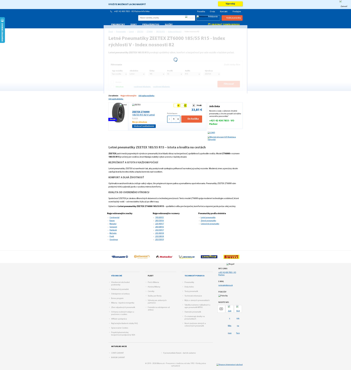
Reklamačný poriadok (120, 289)
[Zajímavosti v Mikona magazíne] (229, 309)
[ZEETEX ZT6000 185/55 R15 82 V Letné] (118, 112)
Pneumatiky (189, 282)
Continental (114, 218)
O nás (212, 12)
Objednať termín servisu (225, 25)
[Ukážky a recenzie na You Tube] (221, 309)
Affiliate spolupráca (119, 319)
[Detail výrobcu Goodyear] (209, 257)
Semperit (113, 227)
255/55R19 (159, 240)
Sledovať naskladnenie (144, 126)
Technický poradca (194, 276)
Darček (112, 119)
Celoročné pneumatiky (210, 224)
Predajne (237, 12)
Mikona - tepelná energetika (122, 303)
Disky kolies (189, 287)
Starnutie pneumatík (193, 312)
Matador (113, 224)
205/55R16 (159, 221)
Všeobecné (116, 276)
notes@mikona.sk (225, 285)
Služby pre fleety (155, 296)
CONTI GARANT (117, 353)
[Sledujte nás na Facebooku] (238, 309)
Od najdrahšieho (115, 99)
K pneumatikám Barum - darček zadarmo (179, 353)
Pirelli (112, 236)
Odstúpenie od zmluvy (120, 294)
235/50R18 (159, 236)
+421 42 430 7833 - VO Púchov (127, 12)
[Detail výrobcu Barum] (119, 257)
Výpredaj (230, 4)
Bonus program (117, 298)
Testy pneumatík (191, 291)
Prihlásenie (213, 17)
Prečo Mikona (153, 282)
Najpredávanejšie (128, 96)
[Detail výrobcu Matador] (164, 257)
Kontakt (224, 12)
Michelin (113, 233)
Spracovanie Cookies (119, 328)
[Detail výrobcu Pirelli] (231, 257)
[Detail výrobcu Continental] (142, 257)
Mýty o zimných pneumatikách (197, 300)
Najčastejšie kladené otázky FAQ (124, 323)
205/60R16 (159, 227)
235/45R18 (159, 233)
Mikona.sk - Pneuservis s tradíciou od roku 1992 (122, 17)
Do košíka (193, 119)
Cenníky (151, 291)
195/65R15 (159, 218)
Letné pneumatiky (208, 218)
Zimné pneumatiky (208, 221)
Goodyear (114, 240)
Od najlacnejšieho (146, 96)
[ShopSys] (229, 365)
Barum (112, 221)
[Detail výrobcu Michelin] (187, 257)
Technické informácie (193, 296)
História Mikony (154, 287)
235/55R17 (159, 230)
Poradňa (201, 12)
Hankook (113, 230)
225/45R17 (159, 224)
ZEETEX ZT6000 (143, 113)
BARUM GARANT (118, 358)
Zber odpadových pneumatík (123, 307)
